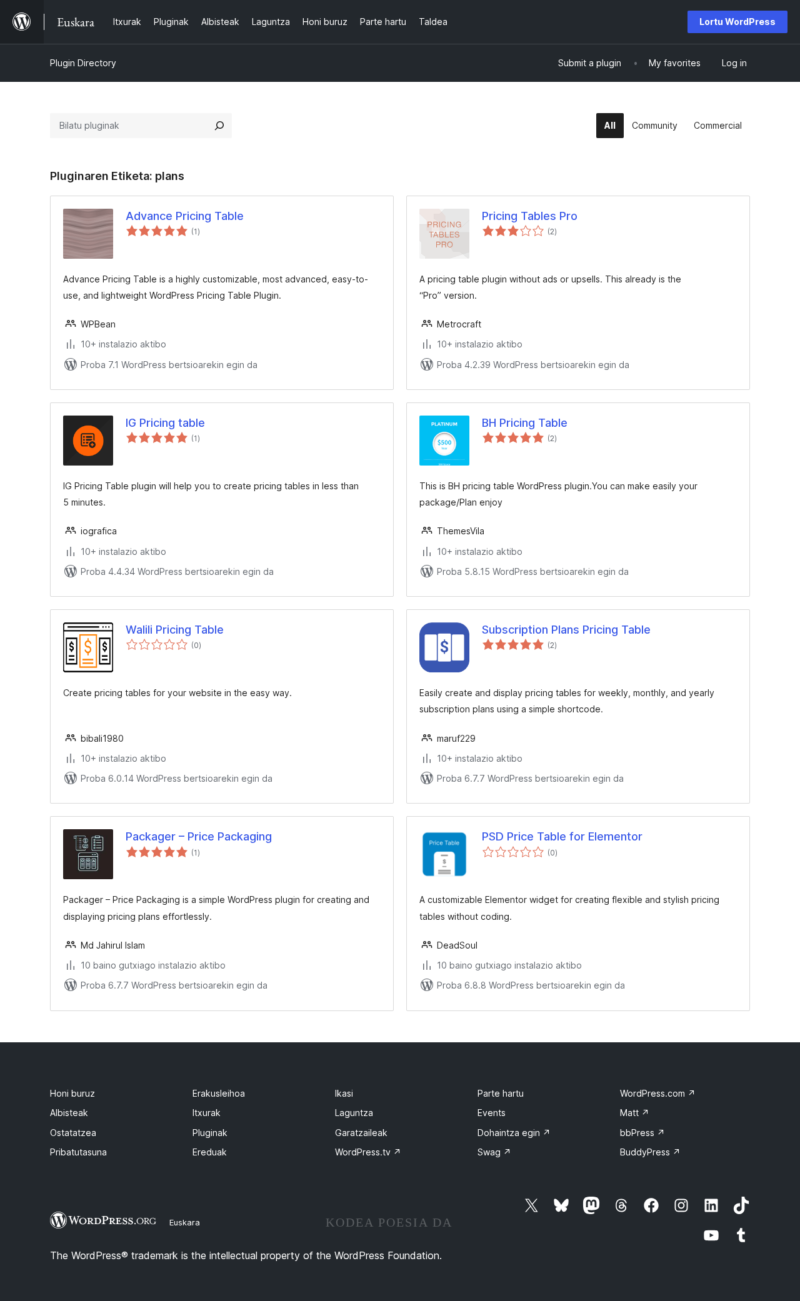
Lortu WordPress (737, 21)
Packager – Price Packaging (199, 836)
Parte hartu (501, 1093)
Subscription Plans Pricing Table (566, 629)
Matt (634, 1112)
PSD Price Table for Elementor (562, 836)
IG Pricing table (165, 422)
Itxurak (206, 1112)
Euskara (184, 1222)
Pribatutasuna (78, 1152)
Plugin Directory (83, 62)
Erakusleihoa (218, 1093)
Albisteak (69, 1112)
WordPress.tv (368, 1152)
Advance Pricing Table (185, 215)
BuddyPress (650, 1152)
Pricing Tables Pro (530, 215)
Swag (494, 1152)
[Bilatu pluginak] (219, 125)
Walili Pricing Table (175, 629)
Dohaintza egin (514, 1132)
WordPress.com (658, 1093)
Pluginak (210, 1132)
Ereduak (209, 1152)
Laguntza (354, 1112)
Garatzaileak (361, 1132)
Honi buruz (72, 1093)
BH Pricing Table (525, 422)
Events (492, 1112)
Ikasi (344, 1093)
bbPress (642, 1132)
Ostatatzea (73, 1132)
